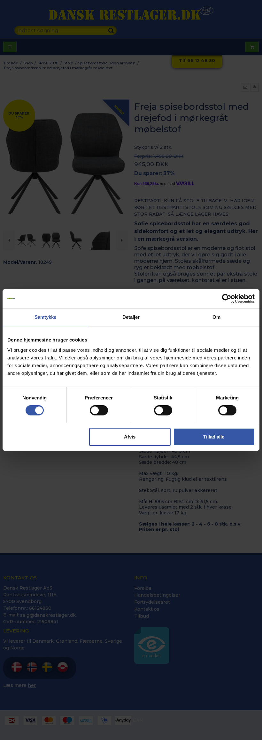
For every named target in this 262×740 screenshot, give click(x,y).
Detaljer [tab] (131, 317)
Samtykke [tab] (46, 317)
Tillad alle (213, 436)
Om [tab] (216, 317)
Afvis (129, 436)
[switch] (99, 410)
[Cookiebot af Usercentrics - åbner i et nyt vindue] (227, 298)
